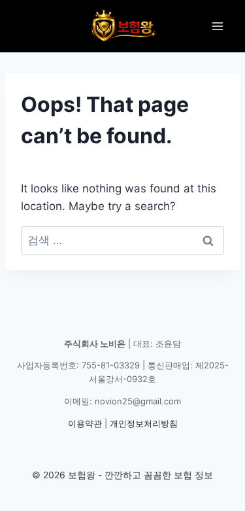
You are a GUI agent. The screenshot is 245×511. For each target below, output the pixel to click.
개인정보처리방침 (144, 423)
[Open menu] (217, 26)
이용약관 (85, 423)
